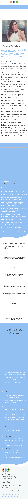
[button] (2, 7)
